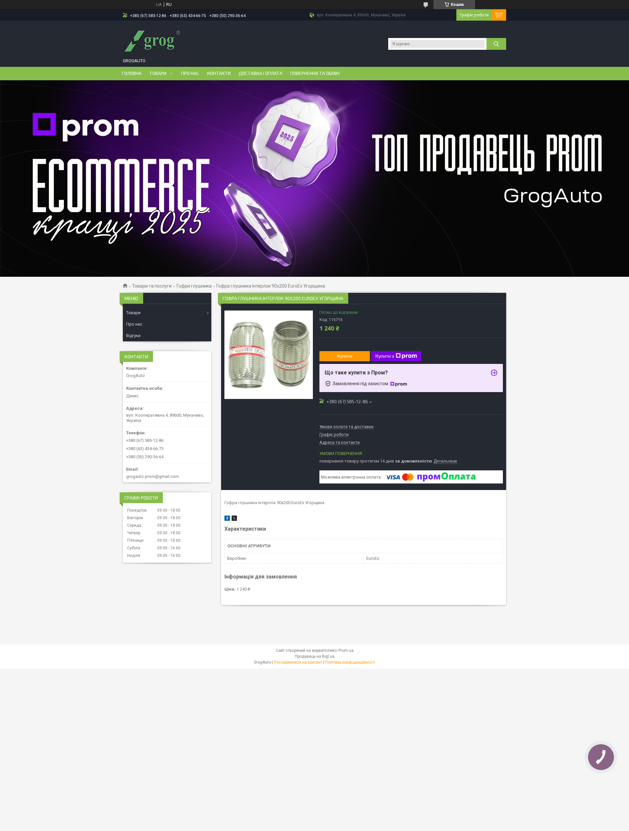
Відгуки (133, 335)
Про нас (190, 73)
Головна (132, 73)
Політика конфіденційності (350, 662)
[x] (234, 519)
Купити (345, 356)
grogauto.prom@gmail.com (152, 476)
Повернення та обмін (314, 73)
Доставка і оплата (260, 73)
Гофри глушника (194, 286)
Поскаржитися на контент (298, 662)
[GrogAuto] (152, 40)
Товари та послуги (152, 286)
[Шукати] (496, 44)
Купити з (384, 356)
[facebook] (227, 519)
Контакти (219, 73)
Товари (157, 73)
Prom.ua (345, 650)
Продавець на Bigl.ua (314, 656)
